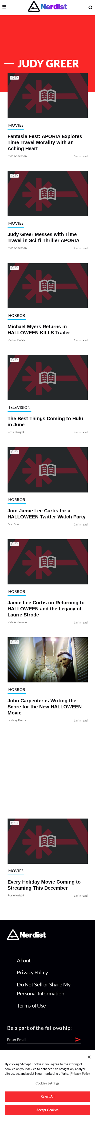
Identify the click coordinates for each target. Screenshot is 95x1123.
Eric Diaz (13, 524)
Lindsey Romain (17, 720)
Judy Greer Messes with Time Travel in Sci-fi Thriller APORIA (43, 237)
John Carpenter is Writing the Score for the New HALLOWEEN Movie (44, 707)
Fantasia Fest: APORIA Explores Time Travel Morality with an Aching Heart (44, 142)
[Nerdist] (47, 7)
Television (19, 407)
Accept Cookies (48, 1110)
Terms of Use (31, 1005)
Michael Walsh (17, 340)
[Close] (89, 1057)
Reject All (47, 1096)
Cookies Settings (47, 1083)
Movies (15, 125)
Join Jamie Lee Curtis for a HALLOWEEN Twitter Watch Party (46, 513)
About (24, 960)
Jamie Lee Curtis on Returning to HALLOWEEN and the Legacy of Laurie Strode (45, 608)
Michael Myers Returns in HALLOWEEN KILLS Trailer (38, 329)
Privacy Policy (32, 972)
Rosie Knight (15, 432)
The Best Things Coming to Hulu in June (45, 421)
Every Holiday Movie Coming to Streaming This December (43, 885)
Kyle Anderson (17, 156)
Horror (16, 315)
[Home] (26, 939)
